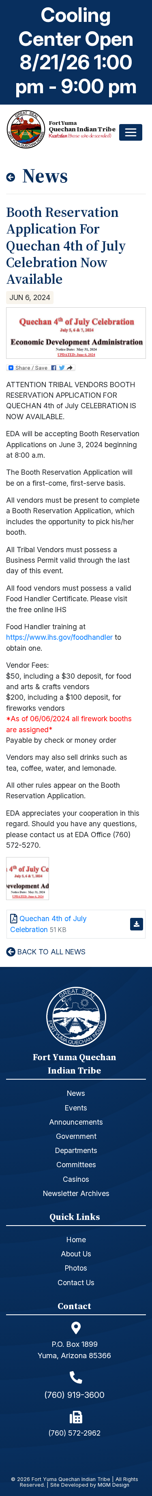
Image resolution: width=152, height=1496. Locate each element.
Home (76, 1239)
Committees (76, 1164)
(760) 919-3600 (74, 1395)
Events (76, 1108)
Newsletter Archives (76, 1193)
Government (76, 1136)
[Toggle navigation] (130, 132)
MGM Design (113, 1485)
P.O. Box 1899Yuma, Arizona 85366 (74, 1350)
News (76, 1093)
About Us (76, 1254)
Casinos (76, 1179)
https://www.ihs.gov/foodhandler (59, 637)
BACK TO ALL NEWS (50, 951)
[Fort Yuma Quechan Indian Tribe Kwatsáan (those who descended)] (27, 129)
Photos (76, 1268)
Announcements (76, 1122)
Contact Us (76, 1282)
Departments (76, 1150)
